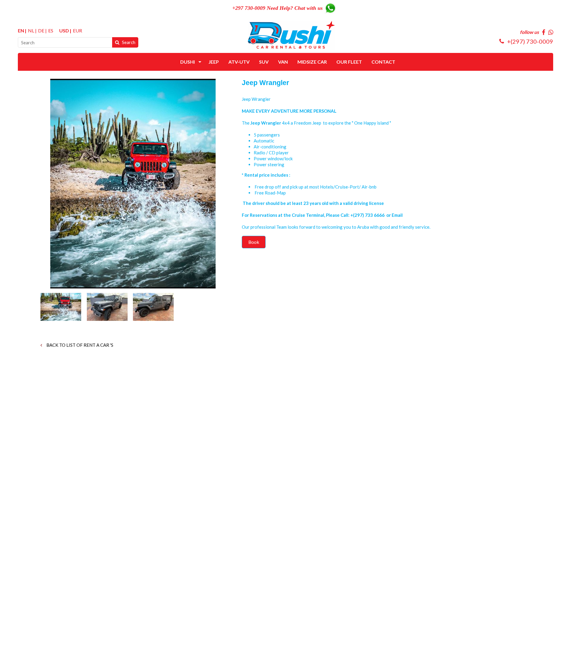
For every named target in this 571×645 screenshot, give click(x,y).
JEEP (213, 62)
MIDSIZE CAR (312, 62)
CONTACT (383, 62)
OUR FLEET (349, 62)
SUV (264, 62)
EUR (77, 30)
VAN (283, 62)
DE (41, 30)
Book (253, 242)
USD (64, 30)
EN (21, 30)
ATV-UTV (239, 62)
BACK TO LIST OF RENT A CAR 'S (79, 345)
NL (31, 30)
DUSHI (187, 62)
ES (50, 30)
